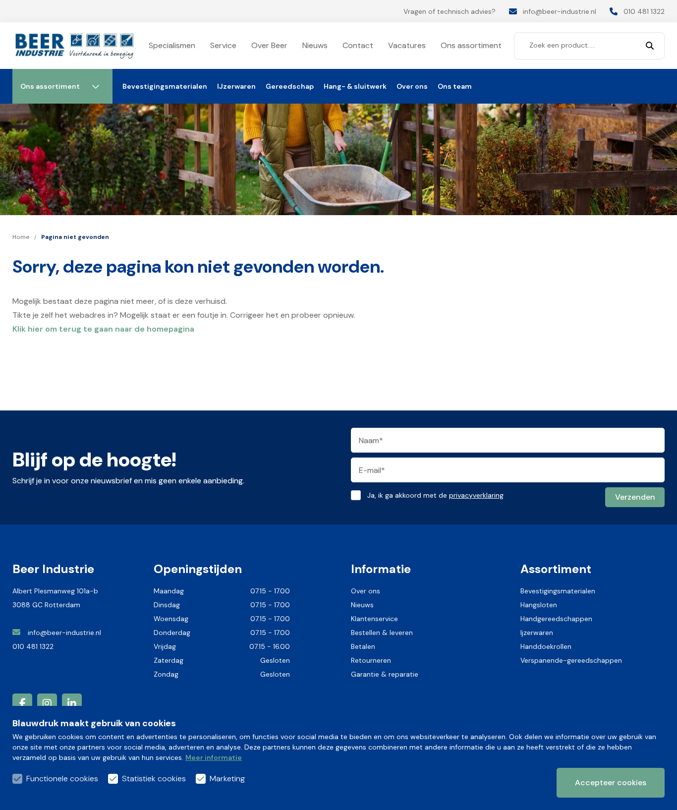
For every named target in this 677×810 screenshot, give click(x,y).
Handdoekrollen (545, 646)
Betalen (363, 646)
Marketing (227, 778)
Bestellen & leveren (382, 632)
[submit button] (649, 45)
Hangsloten (538, 604)
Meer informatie (213, 757)
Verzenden (635, 497)
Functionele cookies (62, 778)
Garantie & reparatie (384, 674)
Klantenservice (374, 618)
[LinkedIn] (72, 703)
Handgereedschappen (556, 618)
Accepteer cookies (610, 782)
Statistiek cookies (154, 778)
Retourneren (371, 660)
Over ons (365, 590)
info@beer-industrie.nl (65, 632)
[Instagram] (47, 703)
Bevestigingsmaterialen (557, 590)
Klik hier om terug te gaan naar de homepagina (103, 329)
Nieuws (362, 604)
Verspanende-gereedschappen (571, 660)
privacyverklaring (476, 495)
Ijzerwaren (536, 632)
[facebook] (22, 703)
